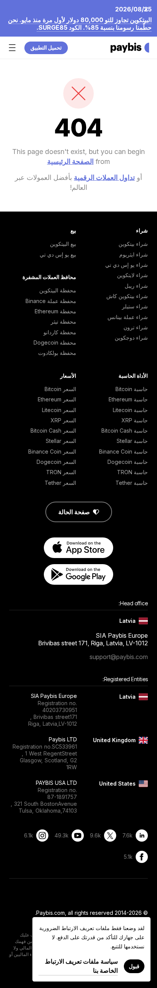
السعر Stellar (61, 441)
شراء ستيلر (135, 306)
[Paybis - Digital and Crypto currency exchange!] (130, 48)
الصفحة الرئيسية (70, 161)
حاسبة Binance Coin (123, 451)
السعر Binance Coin (52, 451)
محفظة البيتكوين (57, 290)
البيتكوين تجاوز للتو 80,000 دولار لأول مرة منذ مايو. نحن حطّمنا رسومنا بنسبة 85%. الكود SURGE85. (80, 23)
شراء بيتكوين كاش (127, 296)
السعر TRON (61, 472)
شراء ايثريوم (133, 254)
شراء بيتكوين (133, 244)
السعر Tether (60, 483)
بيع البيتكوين (63, 244)
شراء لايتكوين (132, 275)
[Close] (148, 8)
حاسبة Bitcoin (131, 389)
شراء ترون (135, 327)
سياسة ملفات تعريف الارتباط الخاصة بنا (81, 966)
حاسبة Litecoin (130, 410)
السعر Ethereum (57, 399)
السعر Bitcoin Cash (53, 430)
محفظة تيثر (63, 321)
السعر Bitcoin (60, 389)
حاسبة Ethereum (128, 399)
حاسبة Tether (131, 483)
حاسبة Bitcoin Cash (124, 430)
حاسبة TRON (132, 472)
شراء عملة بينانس (127, 317)
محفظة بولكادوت (57, 353)
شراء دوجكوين (131, 337)
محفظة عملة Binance (51, 301)
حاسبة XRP (135, 420)
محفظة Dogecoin (55, 342)
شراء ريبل (136, 285)
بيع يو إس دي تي (58, 254)
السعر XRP (63, 420)
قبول (134, 966)
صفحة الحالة (74, 512)
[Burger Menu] (12, 47)
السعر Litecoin (59, 410)
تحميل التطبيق (46, 47)
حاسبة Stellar (132, 441)
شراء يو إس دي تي (126, 264)
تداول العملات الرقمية (104, 177)
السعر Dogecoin (56, 462)
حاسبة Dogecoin (127, 462)
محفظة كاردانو (59, 332)
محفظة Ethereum (55, 311)
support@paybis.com (119, 657)
